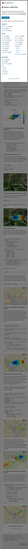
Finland (3, 44)
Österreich (17, 40)
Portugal (17, 42)
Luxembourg (4, 52)
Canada (3, 28)
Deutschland (4, 40)
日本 (3, 71)
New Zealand (4, 63)
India (3, 61)
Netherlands (17, 36)
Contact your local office (14, 78)
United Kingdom (18, 54)
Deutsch (18, 48)
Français (18, 52)
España (3, 42)
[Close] (26, 3)
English (17, 50)
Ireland (3, 48)
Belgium (3, 36)
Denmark (4, 38)
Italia (3, 50)
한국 (3, 73)
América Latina (5, 26)
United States (5, 30)
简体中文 (5, 67)
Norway (16, 38)
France (3, 46)
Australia (4, 59)
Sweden (16, 44)
